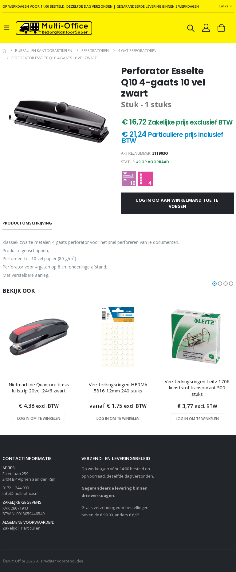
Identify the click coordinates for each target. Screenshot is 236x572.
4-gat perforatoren (137, 50)
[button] (191, 29)
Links (223, 6)
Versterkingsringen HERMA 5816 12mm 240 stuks (118, 387)
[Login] (206, 28)
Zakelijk (9, 528)
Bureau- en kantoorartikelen (43, 50)
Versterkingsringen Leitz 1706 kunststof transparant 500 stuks (197, 387)
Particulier (30, 528)
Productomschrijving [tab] (27, 223)
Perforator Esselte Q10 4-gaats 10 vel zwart (54, 58)
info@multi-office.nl (20, 493)
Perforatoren (95, 50)
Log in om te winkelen (38, 418)
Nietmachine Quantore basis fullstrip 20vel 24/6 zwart (39, 387)
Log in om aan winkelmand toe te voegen (177, 203)
